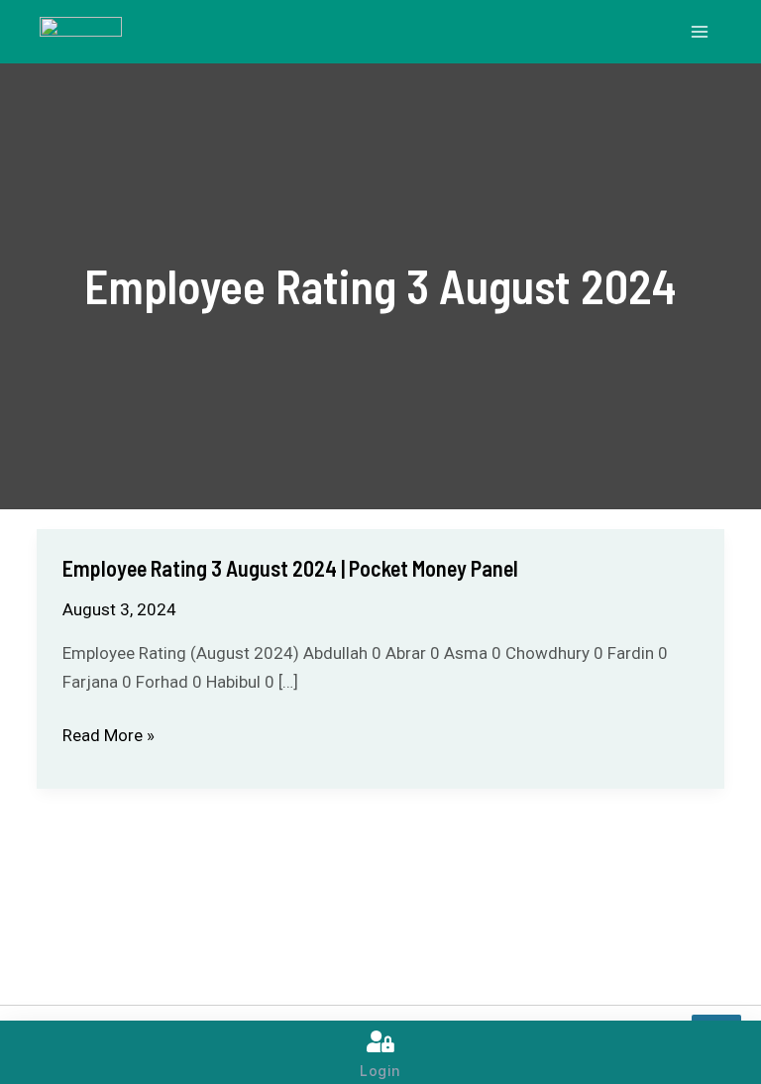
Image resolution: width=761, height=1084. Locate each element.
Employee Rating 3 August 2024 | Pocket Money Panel (290, 568)
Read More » (108, 735)
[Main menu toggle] (699, 32)
